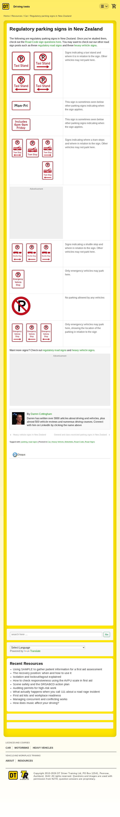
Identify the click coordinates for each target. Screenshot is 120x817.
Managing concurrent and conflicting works (40, 699)
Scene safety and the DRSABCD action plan (41, 684)
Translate (35, 651)
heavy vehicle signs (85, 45)
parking (24, 442)
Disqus (21, 454)
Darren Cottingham (41, 414)
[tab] (19, 455)
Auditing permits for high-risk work (34, 688)
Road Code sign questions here (43, 42)
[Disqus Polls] (60, 500)
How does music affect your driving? (36, 703)
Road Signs (90, 442)
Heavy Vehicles (43, 747)
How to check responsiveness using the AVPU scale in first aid (52, 680)
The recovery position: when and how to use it (42, 673)
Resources (25, 760)
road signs (32, 442)
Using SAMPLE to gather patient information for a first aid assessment (57, 669)
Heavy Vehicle (58, 442)
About (10, 760)
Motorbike (69, 442)
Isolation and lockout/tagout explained (37, 676)
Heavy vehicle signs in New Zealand (29, 435)
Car (49, 442)
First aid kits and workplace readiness (37, 695)
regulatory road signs (50, 45)
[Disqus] (60, 578)
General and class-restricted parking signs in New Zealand (80, 435)
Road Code (79, 442)
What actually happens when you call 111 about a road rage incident (56, 691)
